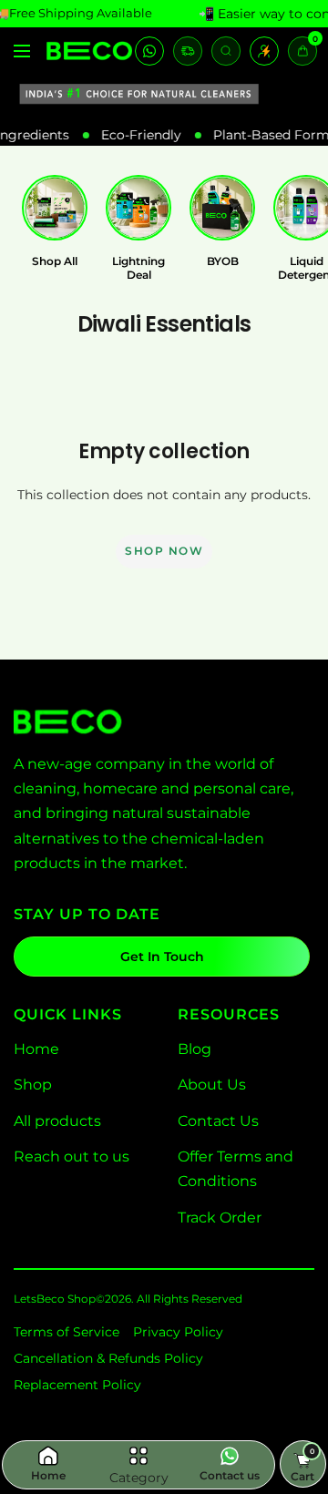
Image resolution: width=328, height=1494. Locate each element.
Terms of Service (66, 1332)
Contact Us (218, 1121)
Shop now (164, 551)
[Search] (226, 51)
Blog (194, 1049)
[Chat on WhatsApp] (149, 51)
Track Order (219, 1217)
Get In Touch (162, 956)
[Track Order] (187, 51)
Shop (33, 1084)
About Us (212, 1084)
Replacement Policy (77, 1384)
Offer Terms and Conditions (235, 1169)
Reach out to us (71, 1156)
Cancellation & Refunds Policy (108, 1358)
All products (57, 1121)
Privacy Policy (178, 1332)
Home (36, 1049)
